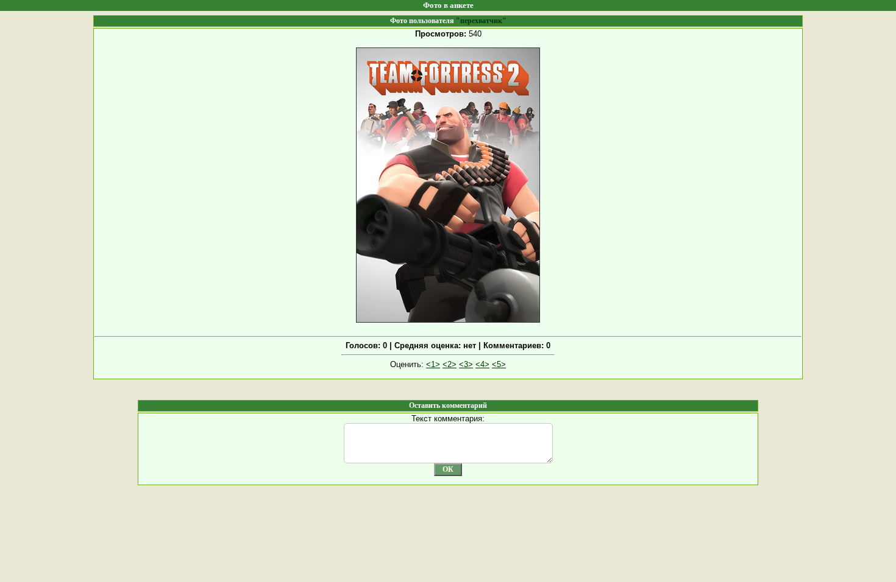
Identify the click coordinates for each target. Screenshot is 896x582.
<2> (450, 364)
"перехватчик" (481, 20)
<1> (433, 364)
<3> (466, 364)
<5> (499, 364)
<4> (482, 364)
